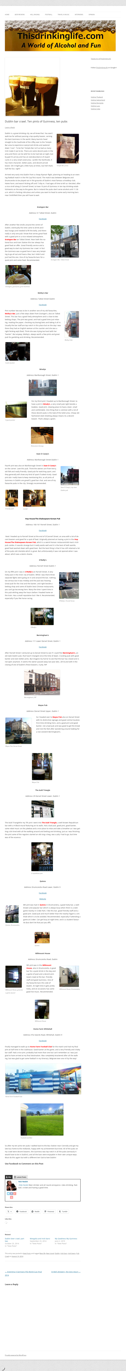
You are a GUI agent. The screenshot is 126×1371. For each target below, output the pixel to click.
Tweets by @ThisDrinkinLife (101, 59)
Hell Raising (35, 15)
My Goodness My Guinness (66, 1238)
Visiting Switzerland (98, 100)
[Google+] (14, 1194)
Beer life (43, 1253)
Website (42, 899)
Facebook (43, 219)
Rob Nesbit (23, 1181)
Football (48, 15)
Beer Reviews (20, 15)
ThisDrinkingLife (102, 67)
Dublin (57, 1253)
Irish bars (63, 1253)
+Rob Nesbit (23, 1185)
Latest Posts (21, 1177)
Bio (9, 1177)
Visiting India (95, 109)
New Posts (27, 1253)
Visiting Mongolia (97, 103)
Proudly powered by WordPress (15, 1355)
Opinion (92, 15)
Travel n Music (63, 15)
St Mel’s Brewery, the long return (66, 1272)
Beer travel (50, 1253)
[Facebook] (11, 1194)
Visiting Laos (95, 106)
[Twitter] (8, 1194)
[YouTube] (11, 1198)
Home (7, 15)
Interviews (79, 15)
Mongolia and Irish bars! (40, 1238)
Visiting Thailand (97, 97)
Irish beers (72, 1253)
